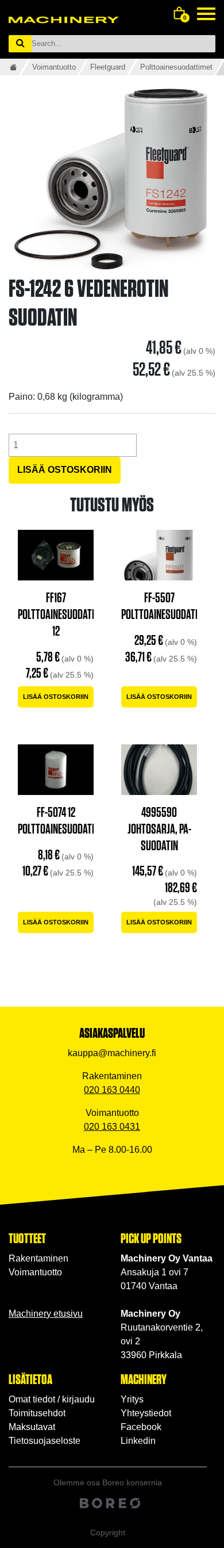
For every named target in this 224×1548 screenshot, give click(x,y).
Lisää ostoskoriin (64, 470)
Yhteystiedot (146, 1413)
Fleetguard (107, 67)
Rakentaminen (38, 1258)
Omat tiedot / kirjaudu (52, 1399)
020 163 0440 (112, 1090)
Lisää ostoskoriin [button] (55, 696)
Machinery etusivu (46, 1313)
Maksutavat (32, 1427)
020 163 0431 (112, 1127)
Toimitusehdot (37, 1413)
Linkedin (138, 1441)
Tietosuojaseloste (44, 1441)
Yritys (132, 1399)
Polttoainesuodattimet (176, 67)
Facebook (141, 1427)
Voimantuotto (54, 67)
